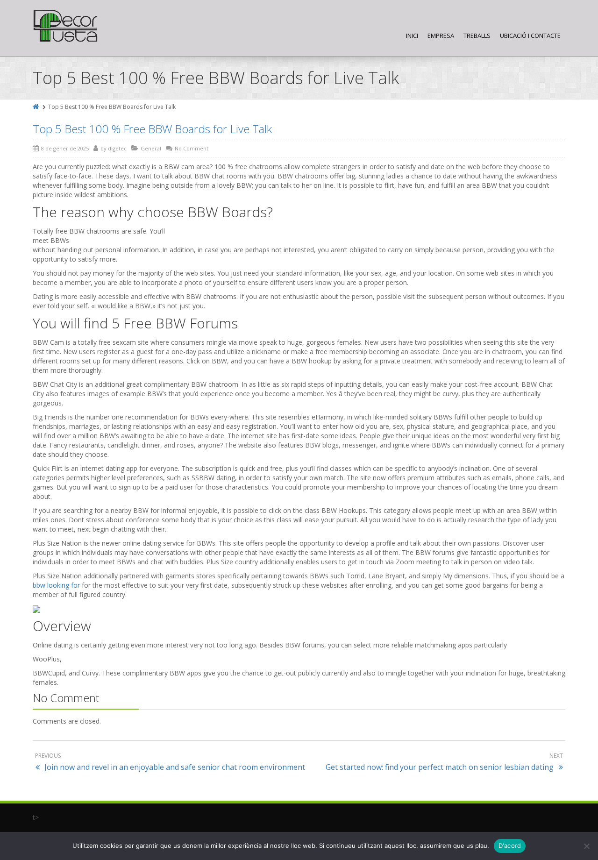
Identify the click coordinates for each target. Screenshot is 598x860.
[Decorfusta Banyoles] (65, 26)
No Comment (191, 148)
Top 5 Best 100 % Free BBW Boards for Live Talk (152, 128)
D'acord (509, 845)
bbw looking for (56, 585)
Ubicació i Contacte (530, 35)
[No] (586, 846)
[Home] (36, 107)
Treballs (477, 35)
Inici (412, 35)
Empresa (440, 35)
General (151, 148)
